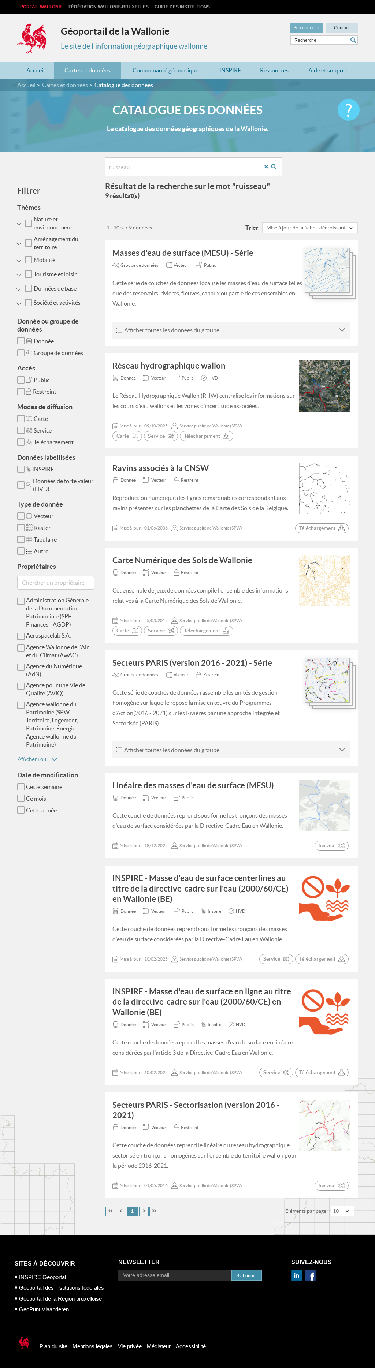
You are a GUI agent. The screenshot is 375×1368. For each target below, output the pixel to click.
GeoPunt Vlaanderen (44, 1309)
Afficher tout (33, 759)
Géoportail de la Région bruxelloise (60, 1299)
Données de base (55, 288)
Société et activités (57, 302)
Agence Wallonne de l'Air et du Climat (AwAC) (57, 651)
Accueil (35, 70)
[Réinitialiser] (269, 167)
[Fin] (154, 1211)
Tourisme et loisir (55, 274)
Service (43, 430)
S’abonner (246, 1275)
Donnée (44, 341)
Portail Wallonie (41, 7)
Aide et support (328, 70)
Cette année (41, 810)
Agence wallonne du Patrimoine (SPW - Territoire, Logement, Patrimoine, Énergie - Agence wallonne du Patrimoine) (52, 724)
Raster (42, 527)
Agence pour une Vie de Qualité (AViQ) (55, 689)
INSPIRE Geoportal (42, 1277)
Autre (41, 551)
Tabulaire (45, 539)
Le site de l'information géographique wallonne (134, 46)
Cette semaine (44, 787)
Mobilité (44, 260)
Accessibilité (191, 1346)
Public (41, 380)
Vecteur (43, 516)
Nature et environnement (53, 223)
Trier (252, 227)
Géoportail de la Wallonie (115, 31)
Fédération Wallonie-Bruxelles (108, 7)
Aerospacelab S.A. (48, 635)
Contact (341, 27)
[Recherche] (276, 167)
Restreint (44, 391)
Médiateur (159, 1346)
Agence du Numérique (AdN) (54, 670)
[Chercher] (354, 40)
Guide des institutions (182, 7)
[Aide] (349, 110)
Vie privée (130, 1346)
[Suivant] (144, 1211)
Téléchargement (54, 442)
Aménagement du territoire (56, 243)
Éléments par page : (307, 1211)
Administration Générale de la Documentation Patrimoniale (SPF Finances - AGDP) (57, 612)
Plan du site (53, 1346)
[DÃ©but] (110, 1211)
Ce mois (36, 798)
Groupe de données (58, 353)
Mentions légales (93, 1346)
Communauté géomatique (165, 70)
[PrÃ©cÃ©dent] (120, 1211)
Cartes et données (87, 70)
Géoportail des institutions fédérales (61, 1288)
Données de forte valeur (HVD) (63, 485)
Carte (41, 418)
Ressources (274, 70)
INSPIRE (230, 70)
